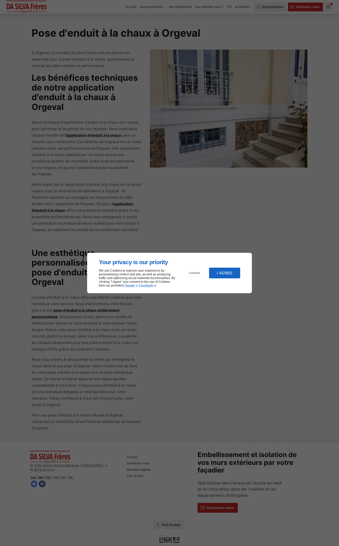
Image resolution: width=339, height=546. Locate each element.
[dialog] (169, 273)
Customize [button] (194, 273)
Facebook (146, 285)
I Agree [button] (224, 273)
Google (130, 285)
